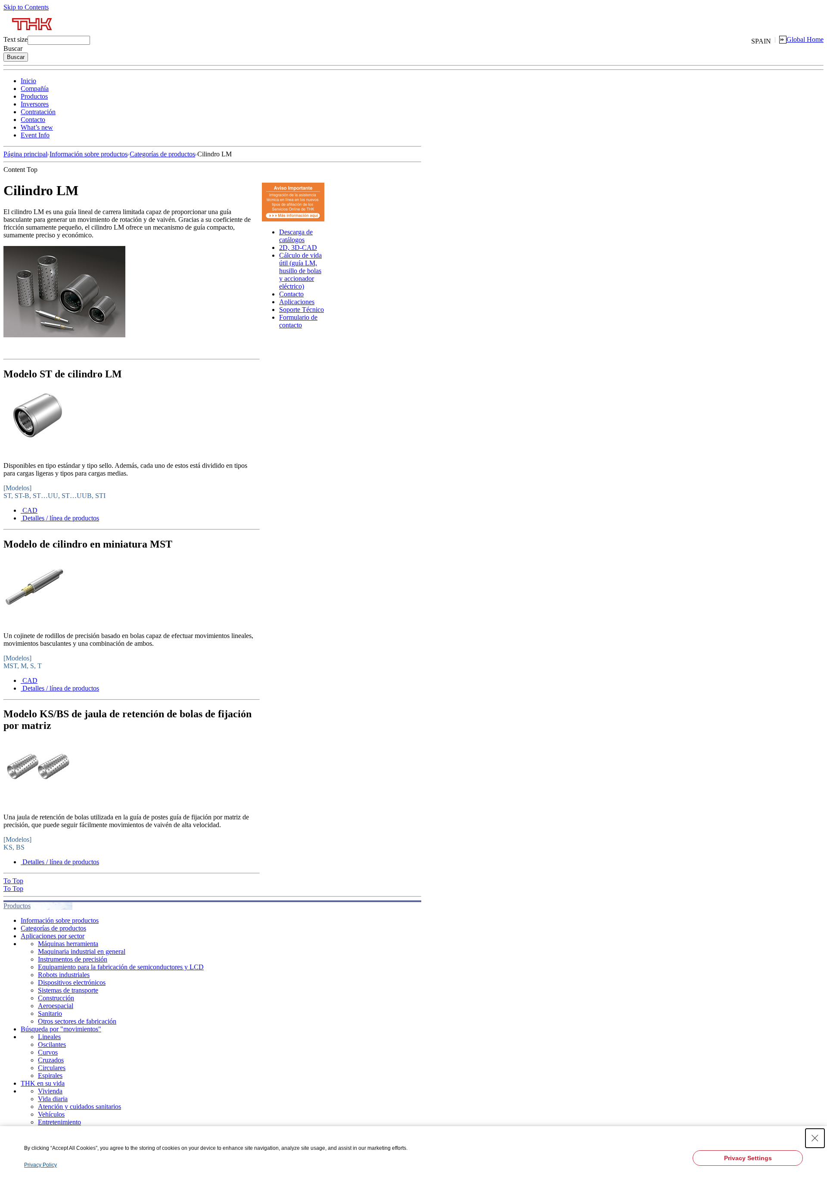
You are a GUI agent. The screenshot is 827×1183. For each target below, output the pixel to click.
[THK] (32, 33)
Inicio (28, 80)
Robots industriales (64, 974)
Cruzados (51, 1060)
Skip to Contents (26, 7)
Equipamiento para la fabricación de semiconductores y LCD (121, 967)
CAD (29, 510)
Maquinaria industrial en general (81, 951)
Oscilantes (52, 1044)
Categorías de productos (162, 154)
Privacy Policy (40, 1165)
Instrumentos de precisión (72, 959)
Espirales (50, 1075)
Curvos (48, 1052)
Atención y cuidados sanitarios (79, 1106)
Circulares (51, 1067)
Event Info (35, 135)
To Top (13, 880)
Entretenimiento (59, 1122)
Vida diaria (53, 1098)
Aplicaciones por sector (52, 936)
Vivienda (50, 1091)
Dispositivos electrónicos (72, 982)
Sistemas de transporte (68, 990)
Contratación (38, 111)
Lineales (49, 1036)
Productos (34, 96)
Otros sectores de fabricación (77, 1021)
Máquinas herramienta (68, 943)
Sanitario (50, 1013)
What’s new (37, 127)
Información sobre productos (88, 154)
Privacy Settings (748, 1158)
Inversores (35, 104)
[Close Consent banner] (814, 1138)
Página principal (25, 154)
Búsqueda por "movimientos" (61, 1029)
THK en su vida (43, 1083)
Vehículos (51, 1114)
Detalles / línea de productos (60, 518)
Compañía (35, 88)
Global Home (805, 39)
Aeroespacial (55, 1005)
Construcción (56, 998)
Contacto (33, 119)
